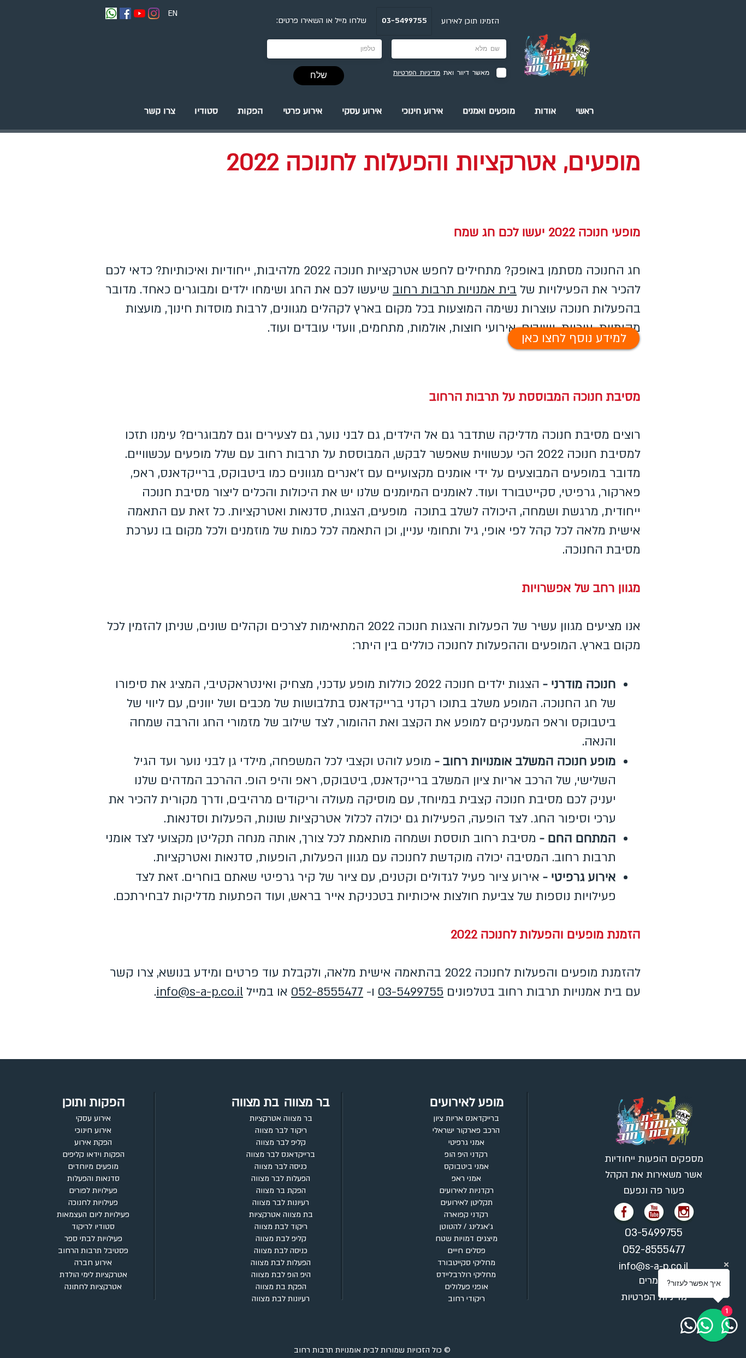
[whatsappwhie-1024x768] (111, 13)
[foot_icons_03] (654, 1214)
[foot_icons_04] (624, 1214)
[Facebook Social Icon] (125, 13)
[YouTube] (139, 13)
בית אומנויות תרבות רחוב (334, 1350)
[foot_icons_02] (684, 1214)
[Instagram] (153, 13)
